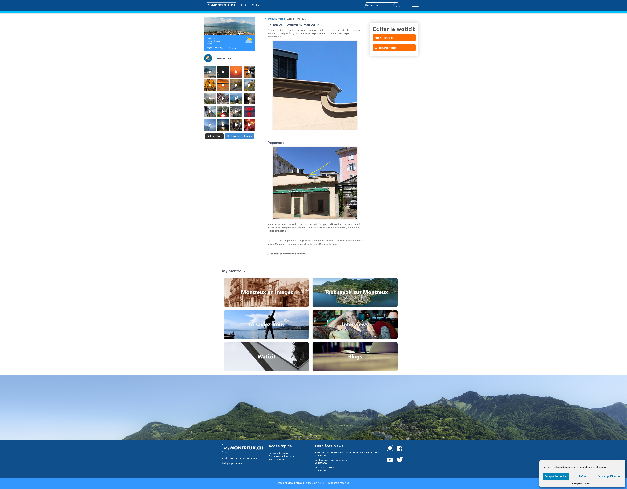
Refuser (583, 476)
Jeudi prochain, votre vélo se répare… (332, 460)
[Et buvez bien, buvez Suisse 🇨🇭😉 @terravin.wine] (236, 98)
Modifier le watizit (384, 37)
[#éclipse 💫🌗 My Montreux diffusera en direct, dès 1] (223, 85)
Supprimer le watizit (385, 47)
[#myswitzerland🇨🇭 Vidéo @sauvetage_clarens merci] (249, 98)
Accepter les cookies (556, 476)
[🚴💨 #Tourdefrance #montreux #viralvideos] (223, 98)
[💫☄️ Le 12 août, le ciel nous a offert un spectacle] (223, 72)
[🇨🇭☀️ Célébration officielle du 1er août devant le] (223, 111)
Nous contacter (277, 459)
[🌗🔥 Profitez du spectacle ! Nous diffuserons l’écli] (249, 72)
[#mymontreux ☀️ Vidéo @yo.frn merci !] (236, 111)
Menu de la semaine (324, 467)
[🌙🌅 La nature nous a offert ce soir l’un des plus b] (236, 72)
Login (244, 5)
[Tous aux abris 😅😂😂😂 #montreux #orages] (210, 98)
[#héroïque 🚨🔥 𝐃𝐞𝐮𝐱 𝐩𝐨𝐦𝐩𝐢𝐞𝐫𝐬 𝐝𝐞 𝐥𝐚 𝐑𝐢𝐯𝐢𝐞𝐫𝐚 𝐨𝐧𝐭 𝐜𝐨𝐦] (210, 85)
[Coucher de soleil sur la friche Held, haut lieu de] (236, 85)
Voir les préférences (609, 476)
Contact (256, 5)
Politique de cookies (581, 483)
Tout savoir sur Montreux (281, 456)
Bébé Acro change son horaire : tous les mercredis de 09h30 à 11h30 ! (347, 452)
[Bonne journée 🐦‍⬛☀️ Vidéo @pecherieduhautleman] (210, 125)
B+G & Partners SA (307, 482)
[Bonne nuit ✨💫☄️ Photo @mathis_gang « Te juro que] (223, 125)
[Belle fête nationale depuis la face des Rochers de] (210, 111)
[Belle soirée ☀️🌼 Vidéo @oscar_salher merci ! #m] (249, 85)
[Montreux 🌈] (249, 125)
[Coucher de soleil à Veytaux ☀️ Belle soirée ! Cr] (249, 111)
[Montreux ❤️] (236, 125)
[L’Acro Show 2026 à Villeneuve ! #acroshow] (210, 72)
